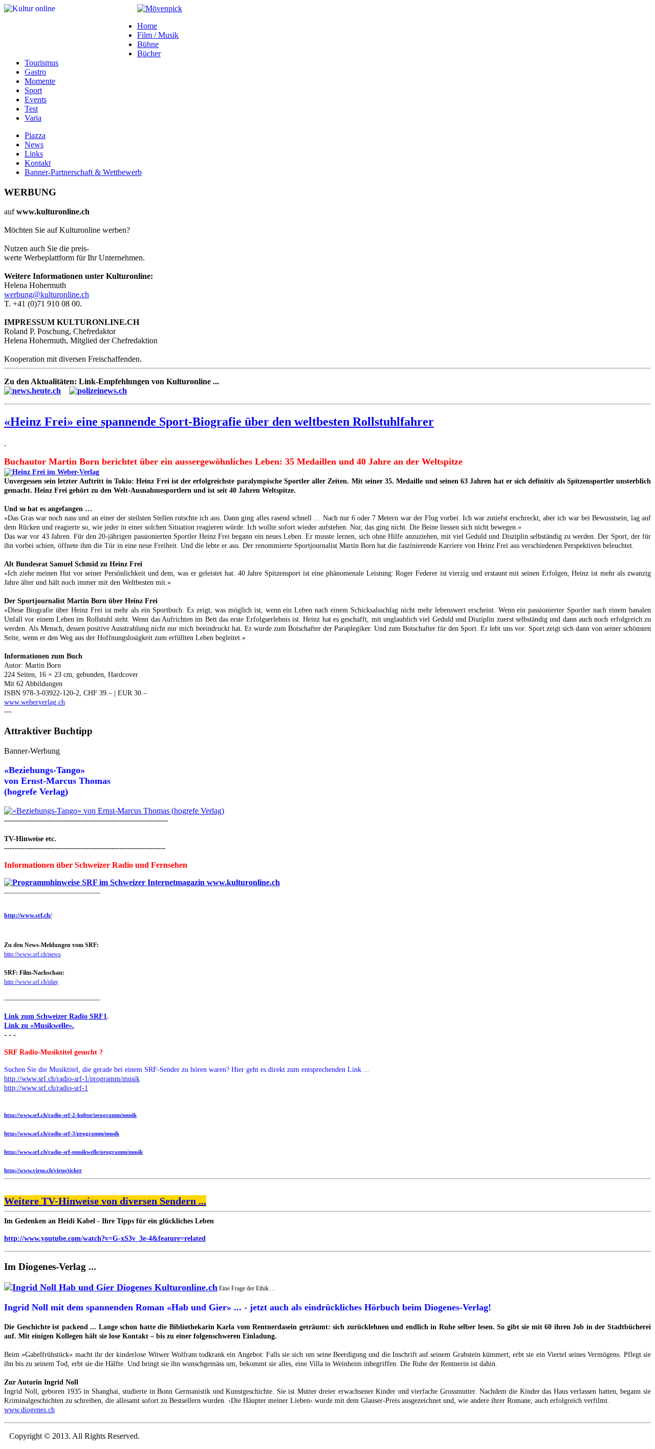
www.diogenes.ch (29, 1410)
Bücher (149, 53)
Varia (33, 118)
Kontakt (38, 163)
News (34, 144)
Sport (33, 90)
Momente (40, 81)
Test (31, 108)
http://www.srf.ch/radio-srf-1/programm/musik (72, 1079)
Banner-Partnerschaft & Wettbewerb (83, 172)
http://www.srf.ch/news (32, 954)
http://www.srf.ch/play (31, 981)
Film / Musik (158, 35)
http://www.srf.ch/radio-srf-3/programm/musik (61, 1133)
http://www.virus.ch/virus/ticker (43, 1170)
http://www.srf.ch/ (28, 915)
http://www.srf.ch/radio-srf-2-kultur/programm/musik (70, 1115)
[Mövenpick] (159, 8)
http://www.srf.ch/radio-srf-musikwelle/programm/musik (73, 1152)
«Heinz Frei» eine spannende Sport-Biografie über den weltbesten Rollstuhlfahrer (219, 421)
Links (34, 153)
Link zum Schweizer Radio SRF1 (55, 1016)
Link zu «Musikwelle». (39, 1025)
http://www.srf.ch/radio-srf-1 (46, 1088)
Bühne (148, 44)
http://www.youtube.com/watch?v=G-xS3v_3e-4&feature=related (105, 1238)
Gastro (35, 72)
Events (36, 99)
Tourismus (41, 62)
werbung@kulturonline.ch (46, 294)
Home (147, 25)
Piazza (35, 135)
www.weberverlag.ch (34, 702)
